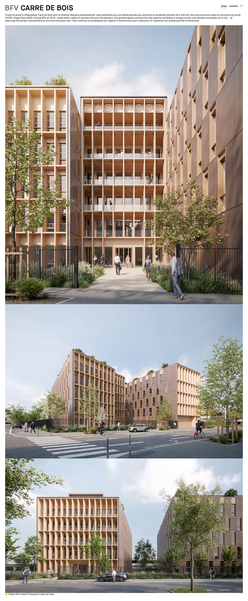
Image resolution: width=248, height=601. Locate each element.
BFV (12, 8)
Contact (233, 6)
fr (241, 6)
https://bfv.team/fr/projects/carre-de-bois (31, 594)
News (224, 6)
